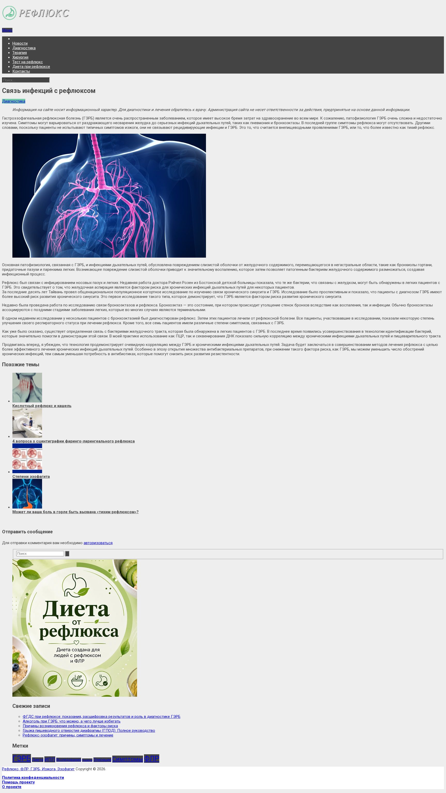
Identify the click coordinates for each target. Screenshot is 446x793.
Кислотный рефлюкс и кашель (41, 405)
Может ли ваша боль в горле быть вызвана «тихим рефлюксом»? (75, 512)
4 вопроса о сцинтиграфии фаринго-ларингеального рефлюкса (73, 441)
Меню (7, 30)
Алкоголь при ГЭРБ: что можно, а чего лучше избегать (72, 721)
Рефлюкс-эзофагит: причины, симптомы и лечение (68, 735)
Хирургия (20, 57)
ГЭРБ (21, 758)
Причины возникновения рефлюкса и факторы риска (70, 726)
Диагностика (24, 48)
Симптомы (127, 759)
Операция (102, 759)
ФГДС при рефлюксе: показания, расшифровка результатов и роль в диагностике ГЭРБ (101, 716)
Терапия (19, 52)
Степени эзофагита (31, 476)
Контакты (21, 71)
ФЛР (151, 758)
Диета (37, 759)
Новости (20, 43)
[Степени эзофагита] (27, 472)
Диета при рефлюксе (31, 66)
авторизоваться (98, 543)
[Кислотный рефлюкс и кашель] (27, 401)
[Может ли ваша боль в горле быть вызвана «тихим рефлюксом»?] (27, 507)
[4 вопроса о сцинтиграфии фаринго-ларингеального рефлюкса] (27, 436)
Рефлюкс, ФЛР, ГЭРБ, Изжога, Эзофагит (38, 769)
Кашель (87, 760)
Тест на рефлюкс (27, 62)
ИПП (49, 759)
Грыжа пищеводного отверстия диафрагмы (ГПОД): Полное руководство (89, 730)
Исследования (68, 760)
